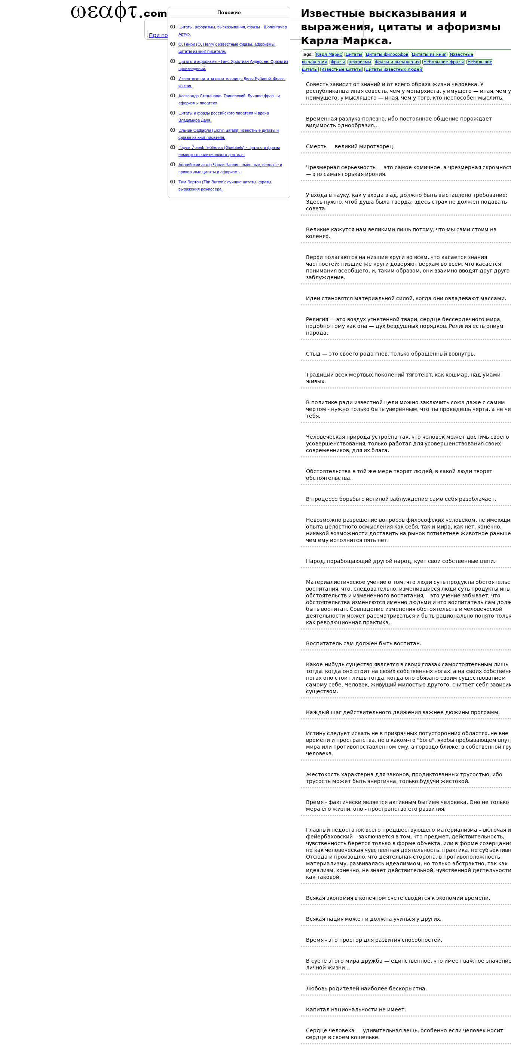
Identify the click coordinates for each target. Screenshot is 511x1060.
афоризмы (360, 62)
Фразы (338, 62)
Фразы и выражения (397, 62)
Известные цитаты (341, 69)
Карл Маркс (329, 54)
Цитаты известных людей (393, 69)
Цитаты (354, 54)
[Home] (119, 11)
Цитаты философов (387, 54)
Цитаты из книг (429, 54)
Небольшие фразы (443, 62)
